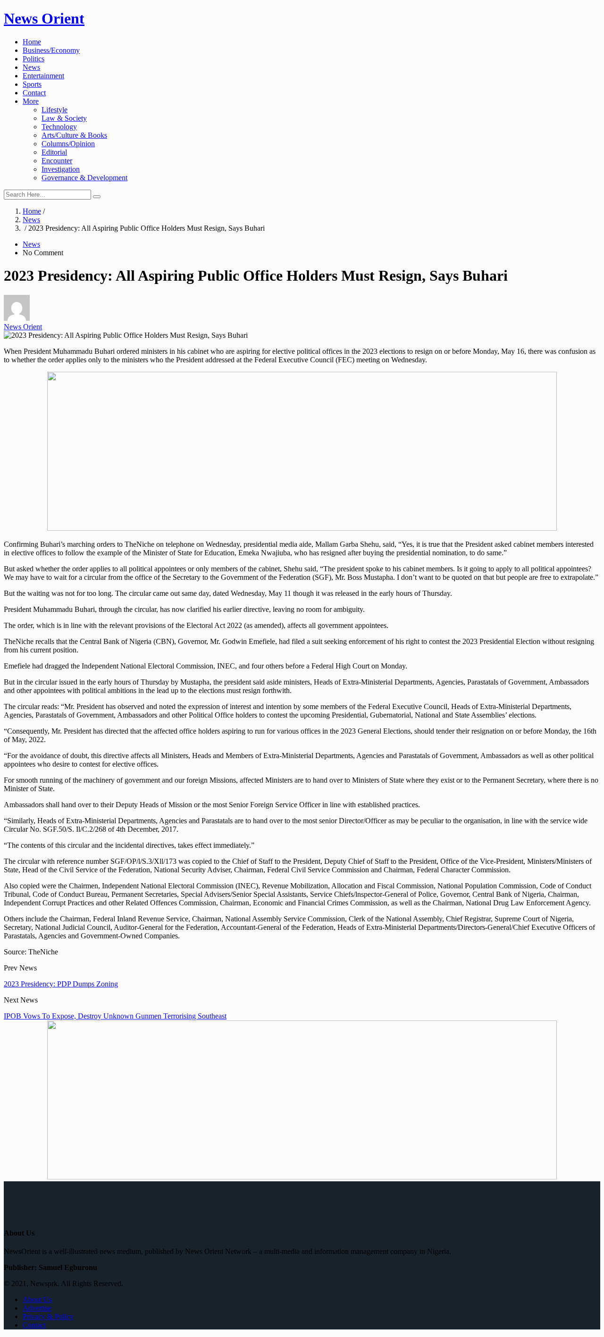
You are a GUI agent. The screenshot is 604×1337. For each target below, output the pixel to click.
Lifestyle (54, 110)
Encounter (57, 161)
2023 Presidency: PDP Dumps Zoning (61, 984)
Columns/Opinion (68, 144)
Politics (33, 59)
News (31, 67)
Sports (32, 84)
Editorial (54, 152)
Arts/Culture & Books (74, 135)
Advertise (37, 1308)
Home (32, 42)
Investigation (61, 169)
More (31, 101)
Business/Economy (51, 50)
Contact (34, 93)
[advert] (302, 528)
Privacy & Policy (48, 1316)
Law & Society (64, 118)
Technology (59, 127)
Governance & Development (84, 178)
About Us (37, 1299)
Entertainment (43, 76)
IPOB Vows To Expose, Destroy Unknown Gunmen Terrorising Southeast (115, 1016)
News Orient (44, 18)
